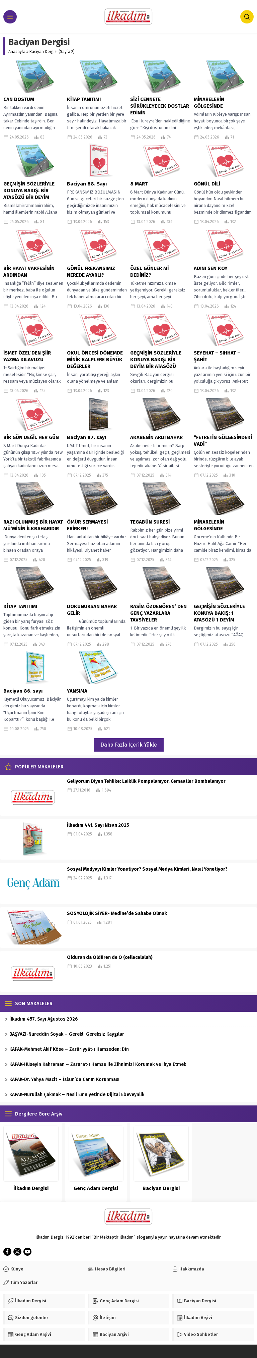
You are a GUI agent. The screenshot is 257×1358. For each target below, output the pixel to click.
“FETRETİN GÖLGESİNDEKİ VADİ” (223, 440)
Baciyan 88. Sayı (87, 184)
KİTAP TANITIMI (84, 99)
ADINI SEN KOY (211, 268)
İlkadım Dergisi (31, 1188)
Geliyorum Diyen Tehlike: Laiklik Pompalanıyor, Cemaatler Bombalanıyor (146, 781)
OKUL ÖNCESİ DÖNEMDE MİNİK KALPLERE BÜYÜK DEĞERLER (95, 359)
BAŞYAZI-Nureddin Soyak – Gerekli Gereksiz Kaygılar (66, 1034)
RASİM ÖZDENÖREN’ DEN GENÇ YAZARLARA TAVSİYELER (158, 613)
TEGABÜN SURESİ (150, 522)
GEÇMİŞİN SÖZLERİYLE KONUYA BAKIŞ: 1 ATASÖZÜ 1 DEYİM (219, 613)
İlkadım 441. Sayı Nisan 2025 (98, 825)
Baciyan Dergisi (161, 1188)
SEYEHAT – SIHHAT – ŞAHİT (217, 356)
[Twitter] (17, 1252)
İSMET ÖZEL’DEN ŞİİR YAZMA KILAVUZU (27, 356)
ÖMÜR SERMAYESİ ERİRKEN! (87, 525)
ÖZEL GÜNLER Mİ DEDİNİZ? (149, 271)
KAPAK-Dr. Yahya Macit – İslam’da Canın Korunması (64, 1079)
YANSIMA (77, 691)
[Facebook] (7, 1252)
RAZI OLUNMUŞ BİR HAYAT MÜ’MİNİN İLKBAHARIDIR (33, 525)
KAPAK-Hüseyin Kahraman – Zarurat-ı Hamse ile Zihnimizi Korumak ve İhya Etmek (97, 1064)
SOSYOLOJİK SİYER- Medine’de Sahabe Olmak (117, 913)
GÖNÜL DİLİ (207, 184)
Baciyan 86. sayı (22, 691)
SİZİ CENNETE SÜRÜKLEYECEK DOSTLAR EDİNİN (159, 106)
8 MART (139, 184)
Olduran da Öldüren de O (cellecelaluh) (110, 957)
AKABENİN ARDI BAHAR (156, 437)
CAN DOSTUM (18, 99)
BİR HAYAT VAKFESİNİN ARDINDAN (29, 271)
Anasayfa (16, 51)
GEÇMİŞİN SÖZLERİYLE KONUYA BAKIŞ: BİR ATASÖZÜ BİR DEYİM (29, 190)
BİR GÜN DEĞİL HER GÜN (31, 437)
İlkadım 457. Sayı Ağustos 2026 (43, 1019)
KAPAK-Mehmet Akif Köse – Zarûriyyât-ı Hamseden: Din (69, 1049)
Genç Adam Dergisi (96, 1188)
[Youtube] (27, 1252)
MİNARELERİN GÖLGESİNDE (209, 102)
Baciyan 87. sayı (86, 437)
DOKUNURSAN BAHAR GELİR (92, 609)
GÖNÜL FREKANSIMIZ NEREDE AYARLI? (91, 271)
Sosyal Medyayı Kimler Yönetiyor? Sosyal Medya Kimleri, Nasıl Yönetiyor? (147, 869)
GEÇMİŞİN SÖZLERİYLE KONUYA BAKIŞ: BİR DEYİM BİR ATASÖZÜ (155, 359)
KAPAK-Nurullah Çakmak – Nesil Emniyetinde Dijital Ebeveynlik (76, 1094)
